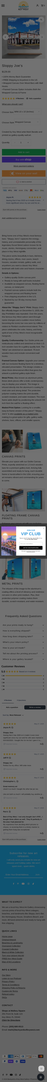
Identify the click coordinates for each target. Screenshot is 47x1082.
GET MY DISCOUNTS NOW (30, 548)
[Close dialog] (44, 528)
